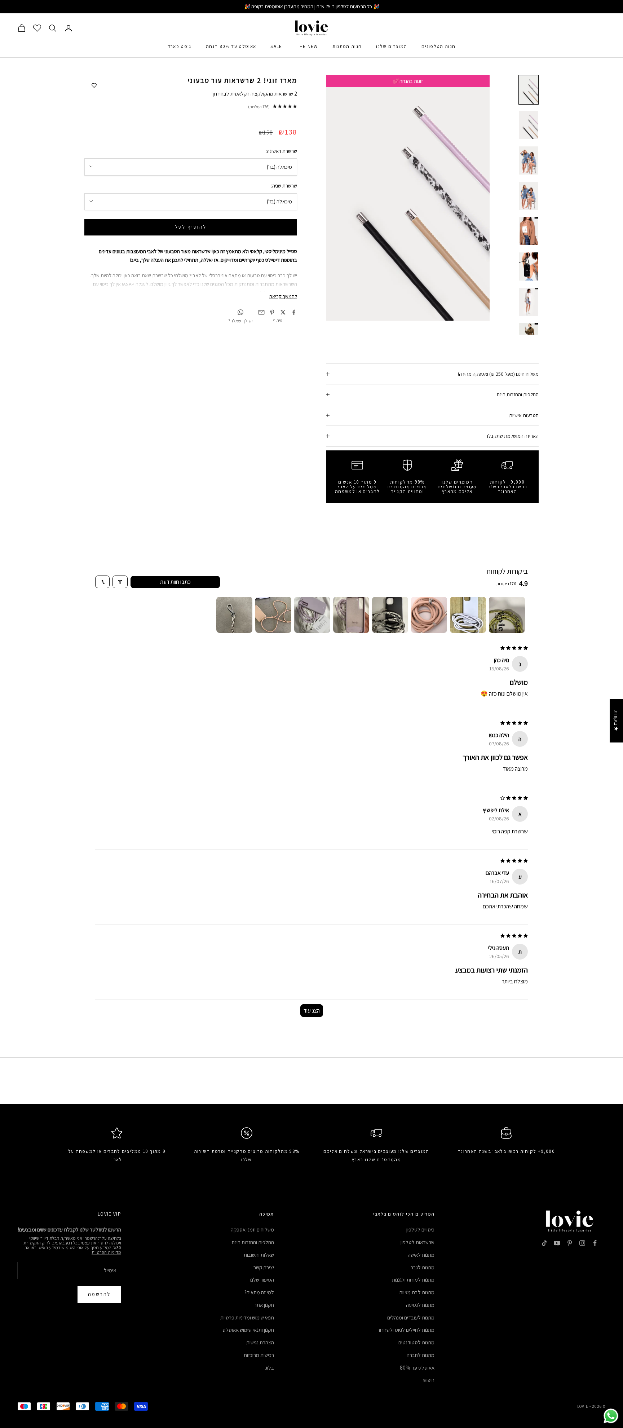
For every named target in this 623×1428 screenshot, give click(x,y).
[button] (144, 1360)
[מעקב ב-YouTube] (557, 1243)
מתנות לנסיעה (420, 1304)
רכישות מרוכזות (259, 1355)
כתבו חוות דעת (175, 582)
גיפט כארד (179, 46)
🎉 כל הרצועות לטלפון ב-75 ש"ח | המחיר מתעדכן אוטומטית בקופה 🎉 (311, 6)
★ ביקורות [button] (616, 720)
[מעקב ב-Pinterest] (569, 1243)
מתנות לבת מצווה (416, 1292)
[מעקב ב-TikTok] (544, 1243)
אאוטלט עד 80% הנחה (231, 46)
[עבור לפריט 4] (528, 196)
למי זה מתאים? (259, 1292)
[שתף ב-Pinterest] (272, 312)
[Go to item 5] (351, 615)
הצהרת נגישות (260, 1342)
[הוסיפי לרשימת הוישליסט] (94, 86)
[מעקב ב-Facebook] (594, 1243)
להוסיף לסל (190, 227)
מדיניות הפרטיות (106, 1252)
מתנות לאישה (421, 1254)
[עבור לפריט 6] (528, 266)
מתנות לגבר (422, 1267)
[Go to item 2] (468, 615)
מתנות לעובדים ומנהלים (410, 1317)
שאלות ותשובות (259, 1254)
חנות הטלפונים (438, 46)
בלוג (269, 1367)
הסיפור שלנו (262, 1279)
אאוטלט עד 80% (417, 1367)
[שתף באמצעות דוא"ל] (261, 312)
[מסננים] (120, 582)
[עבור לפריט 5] (528, 231)
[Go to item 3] (429, 615)
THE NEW (307, 46)
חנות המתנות (347, 46)
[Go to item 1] (507, 615)
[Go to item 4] (390, 615)
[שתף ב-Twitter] (283, 312)
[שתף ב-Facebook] (294, 312)
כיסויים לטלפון (420, 1229)
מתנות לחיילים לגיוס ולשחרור (405, 1329)
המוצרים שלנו (391, 46)
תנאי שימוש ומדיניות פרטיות (247, 1317)
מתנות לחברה (420, 1355)
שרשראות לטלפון (417, 1242)
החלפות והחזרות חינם (253, 1242)
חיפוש (428, 1379)
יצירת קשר (263, 1267)
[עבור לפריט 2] (528, 125)
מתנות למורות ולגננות (413, 1279)
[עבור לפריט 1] (528, 90)
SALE (276, 46)
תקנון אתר (264, 1304)
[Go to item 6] (312, 615)
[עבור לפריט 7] (528, 302)
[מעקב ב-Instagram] (582, 1243)
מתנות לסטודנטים (416, 1342)
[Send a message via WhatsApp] (610, 1415)
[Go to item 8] (234, 615)
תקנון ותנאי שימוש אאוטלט (248, 1329)
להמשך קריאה (283, 295)
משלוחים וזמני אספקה (252, 1229)
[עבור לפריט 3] (528, 160)
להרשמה (99, 1294)
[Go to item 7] (273, 615)
